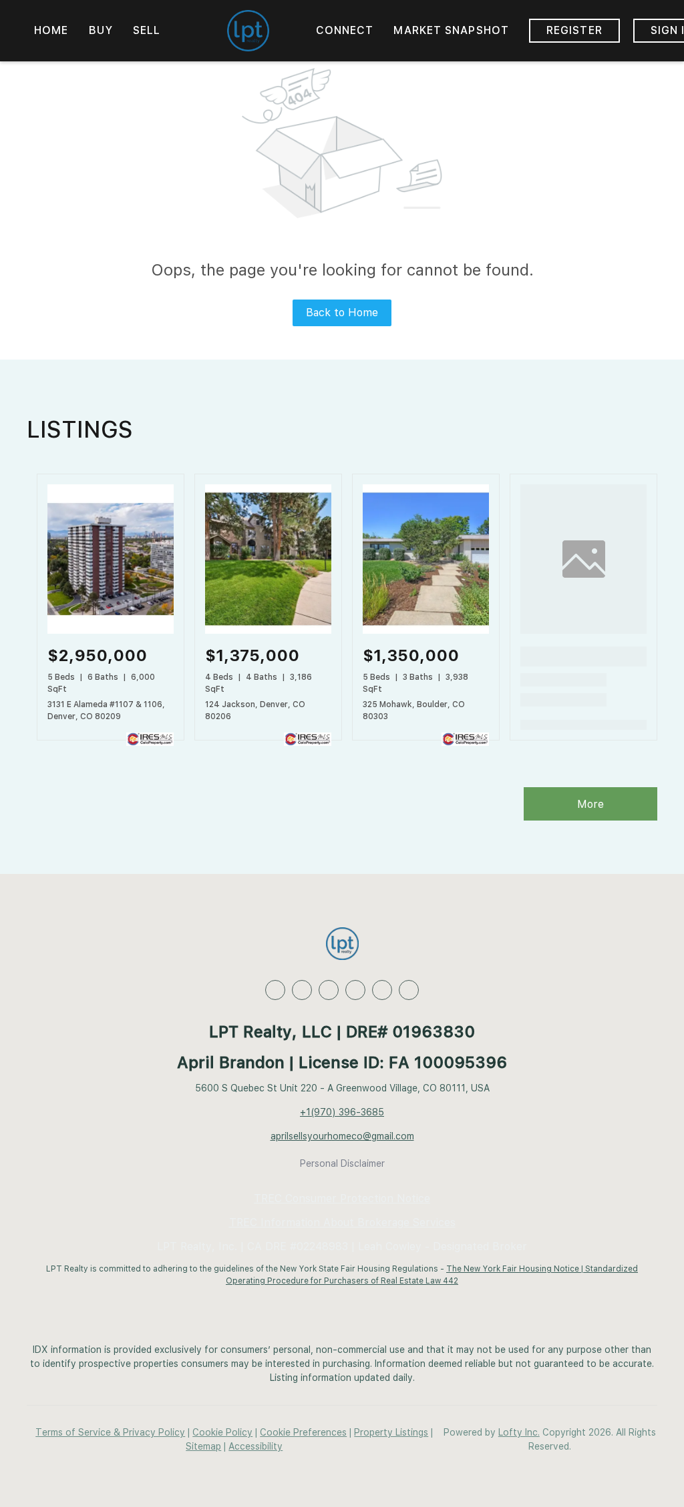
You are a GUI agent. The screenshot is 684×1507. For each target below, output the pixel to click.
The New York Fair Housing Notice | (515, 1269)
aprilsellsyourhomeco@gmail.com (342, 1136)
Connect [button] (345, 30)
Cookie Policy (222, 1432)
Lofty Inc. (519, 1432)
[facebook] (275, 990)
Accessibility (255, 1446)
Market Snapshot (451, 30)
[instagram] (382, 990)
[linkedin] (302, 990)
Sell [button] (146, 30)
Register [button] (574, 30)
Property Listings (391, 1432)
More (590, 804)
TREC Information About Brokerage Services (342, 1222)
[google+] (409, 990)
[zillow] (329, 990)
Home (51, 30)
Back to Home (342, 312)
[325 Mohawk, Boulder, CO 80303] (426, 631)
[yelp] (355, 990)
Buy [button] (101, 30)
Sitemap (203, 1446)
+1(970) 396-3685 (342, 1112)
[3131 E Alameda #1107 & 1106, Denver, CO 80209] (110, 631)
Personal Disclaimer (342, 1163)
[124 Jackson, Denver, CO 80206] (268, 631)
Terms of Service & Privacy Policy (110, 1432)
